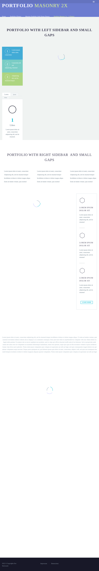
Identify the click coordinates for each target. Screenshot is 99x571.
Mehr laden (61, 100)
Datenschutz (37, 4)
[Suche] (57, 4)
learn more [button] (86, 302)
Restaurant (23, 4)
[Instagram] (96, 563)
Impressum (49, 4)
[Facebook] (94, 563)
